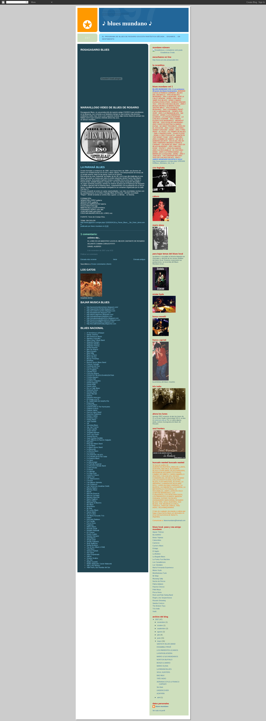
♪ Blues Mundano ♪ (127, 23)
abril (159, 697)
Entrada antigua (139, 259)
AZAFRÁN (161, 693)
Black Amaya (91, 351)
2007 (157, 619)
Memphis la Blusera (94, 503)
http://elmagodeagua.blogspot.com (99, 316)
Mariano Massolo (93, 497)
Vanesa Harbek (92, 551)
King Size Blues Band (95, 444)
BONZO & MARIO (163, 663)
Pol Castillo (91, 521)
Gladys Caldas (92, 416)
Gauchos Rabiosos (94, 414)
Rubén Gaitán (92, 534)
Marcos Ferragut (93, 495)
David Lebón (91, 386)
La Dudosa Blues (93, 458)
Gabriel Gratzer (92, 408)
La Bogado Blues (159, 557)
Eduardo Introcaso (94, 397)
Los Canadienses (159, 562)
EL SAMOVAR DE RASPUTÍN (98, 401)
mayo (159, 641)
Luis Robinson (92, 484)
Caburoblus (157, 540)
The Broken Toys (159, 606)
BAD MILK (160, 675)
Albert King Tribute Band (96, 340)
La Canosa (91, 453)
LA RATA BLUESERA (164, 653)
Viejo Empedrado (93, 554)
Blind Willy (90, 353)
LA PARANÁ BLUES (164, 669)
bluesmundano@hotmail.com (174, 520)
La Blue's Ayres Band (95, 447)
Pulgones (90, 525)
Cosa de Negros (93, 373)
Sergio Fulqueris (93, 541)
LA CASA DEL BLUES (95, 455)
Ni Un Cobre (91, 514)
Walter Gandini (92, 562)
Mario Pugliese (92, 499)
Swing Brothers (92, 545)
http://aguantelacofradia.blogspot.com (101, 309)
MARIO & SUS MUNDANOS (167, 656)
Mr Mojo (156, 576)
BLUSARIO (157, 535)
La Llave (90, 460)
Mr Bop (89, 508)
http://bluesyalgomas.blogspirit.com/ (100, 314)
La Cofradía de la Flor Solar (97, 456)
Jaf (88, 423)
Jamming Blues (92, 425)
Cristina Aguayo (92, 377)
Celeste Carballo (93, 364)
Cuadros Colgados (94, 381)
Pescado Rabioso (93, 519)
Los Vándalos (158, 565)
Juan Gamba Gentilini (95, 438)
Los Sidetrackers (93, 479)
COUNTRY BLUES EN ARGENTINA (100, 375)
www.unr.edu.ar (160, 420)
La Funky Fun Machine (161, 559)
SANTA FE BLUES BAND (166, 644)
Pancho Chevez (159, 587)
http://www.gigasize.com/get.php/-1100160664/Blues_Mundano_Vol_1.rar (169, 162)
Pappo (89, 517)
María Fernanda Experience (163, 567)
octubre (160, 625)
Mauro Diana (91, 501)
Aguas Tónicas (158, 532)
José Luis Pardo (93, 434)
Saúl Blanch (91, 538)
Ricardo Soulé (92, 529)
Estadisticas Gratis (168, 52)
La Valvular (91, 471)
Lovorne (90, 480)
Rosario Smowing (159, 600)
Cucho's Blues (158, 546)
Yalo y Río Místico (93, 565)
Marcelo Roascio (93, 493)
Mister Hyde (157, 570)
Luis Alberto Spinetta (94, 482)
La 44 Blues (91, 445)
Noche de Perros (159, 581)
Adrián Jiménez (92, 335)
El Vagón (156, 551)
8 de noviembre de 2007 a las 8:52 (100, 250)
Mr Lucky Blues (92, 510)
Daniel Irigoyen (92, 383)
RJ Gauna (90, 532)
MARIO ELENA (162, 666)
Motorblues (91, 506)
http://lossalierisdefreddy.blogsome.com (101, 324)
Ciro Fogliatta (92, 370)
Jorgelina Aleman (93, 432)
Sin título (160, 687)
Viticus (89, 556)
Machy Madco (92, 488)
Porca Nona (91, 523)
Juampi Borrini (92, 436)
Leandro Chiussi (93, 475)
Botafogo (90, 360)
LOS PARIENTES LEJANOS (167, 650)
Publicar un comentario (89, 254)
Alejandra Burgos (93, 342)
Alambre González (94, 338)
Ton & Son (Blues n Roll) (96, 547)
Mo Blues (90, 505)
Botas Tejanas (158, 537)
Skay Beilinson (92, 543)
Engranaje (90, 403)
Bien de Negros (92, 349)
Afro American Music (94, 336)
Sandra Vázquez (93, 536)
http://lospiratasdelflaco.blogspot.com (100, 322)
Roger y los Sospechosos (162, 598)
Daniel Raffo (91, 384)
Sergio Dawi (91, 540)
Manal (89, 492)
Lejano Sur (91, 477)
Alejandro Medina (93, 344)
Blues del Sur (92, 357)
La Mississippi (92, 462)
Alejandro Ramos (93, 346)
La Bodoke (157, 554)
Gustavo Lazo (92, 418)
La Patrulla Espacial (94, 464)
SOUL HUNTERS (163, 672)
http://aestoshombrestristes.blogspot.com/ (102, 307)
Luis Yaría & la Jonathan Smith (98, 486)
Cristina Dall (91, 379)
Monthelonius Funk (160, 573)
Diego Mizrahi (92, 394)
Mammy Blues (92, 490)
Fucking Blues (92, 405)
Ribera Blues (91, 527)
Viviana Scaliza (92, 558)
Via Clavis (90, 553)
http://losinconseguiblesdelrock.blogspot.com (103, 320)
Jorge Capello (92, 429)
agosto (160, 632)
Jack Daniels (91, 421)
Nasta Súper (91, 512)
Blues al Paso (92, 355)
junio (159, 638)
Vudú (154, 611)
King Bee (90, 442)
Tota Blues (91, 549)
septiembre (161, 628)
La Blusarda (91, 449)
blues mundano (162, 706)
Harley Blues (91, 420)
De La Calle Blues (93, 388)
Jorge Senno (91, 431)
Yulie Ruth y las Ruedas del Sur (98, 567)
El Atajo (155, 548)
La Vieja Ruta (92, 473)
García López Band (94, 412)
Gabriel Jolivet (92, 410)
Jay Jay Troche (93, 427)
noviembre (161, 622)
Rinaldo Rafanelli (93, 530)
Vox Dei (89, 560)
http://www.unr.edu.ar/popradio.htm (165, 60)
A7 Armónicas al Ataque (95, 333)
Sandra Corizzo (158, 603)
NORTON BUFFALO (164, 660)
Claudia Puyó (92, 372)
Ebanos (89, 396)
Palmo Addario (158, 584)
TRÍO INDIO (161, 678)
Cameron (156, 543)
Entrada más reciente (89, 259)
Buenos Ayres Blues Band (96, 362)
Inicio (115, 259)
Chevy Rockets (92, 368)
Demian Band (92, 392)
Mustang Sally (158, 579)
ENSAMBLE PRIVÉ (164, 647)
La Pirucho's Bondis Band (96, 466)
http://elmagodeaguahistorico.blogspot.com (103, 318)
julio (158, 635)
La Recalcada (92, 468)
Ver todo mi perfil (159, 710)
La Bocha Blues (92, 451)
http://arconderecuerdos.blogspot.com (101, 311)
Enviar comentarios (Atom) (101, 264)
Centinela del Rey (93, 366)
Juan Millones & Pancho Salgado (99, 440)
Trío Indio (156, 609)
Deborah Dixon (92, 390)
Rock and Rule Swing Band (163, 595)
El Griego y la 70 (93, 399)
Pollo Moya (157, 589)
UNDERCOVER (163, 690)
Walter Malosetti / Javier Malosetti (99, 564)
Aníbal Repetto (92, 347)
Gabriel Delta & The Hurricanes (98, 407)
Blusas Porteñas (93, 359)
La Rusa (90, 469)
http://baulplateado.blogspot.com (99, 313)
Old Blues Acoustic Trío (95, 516)
